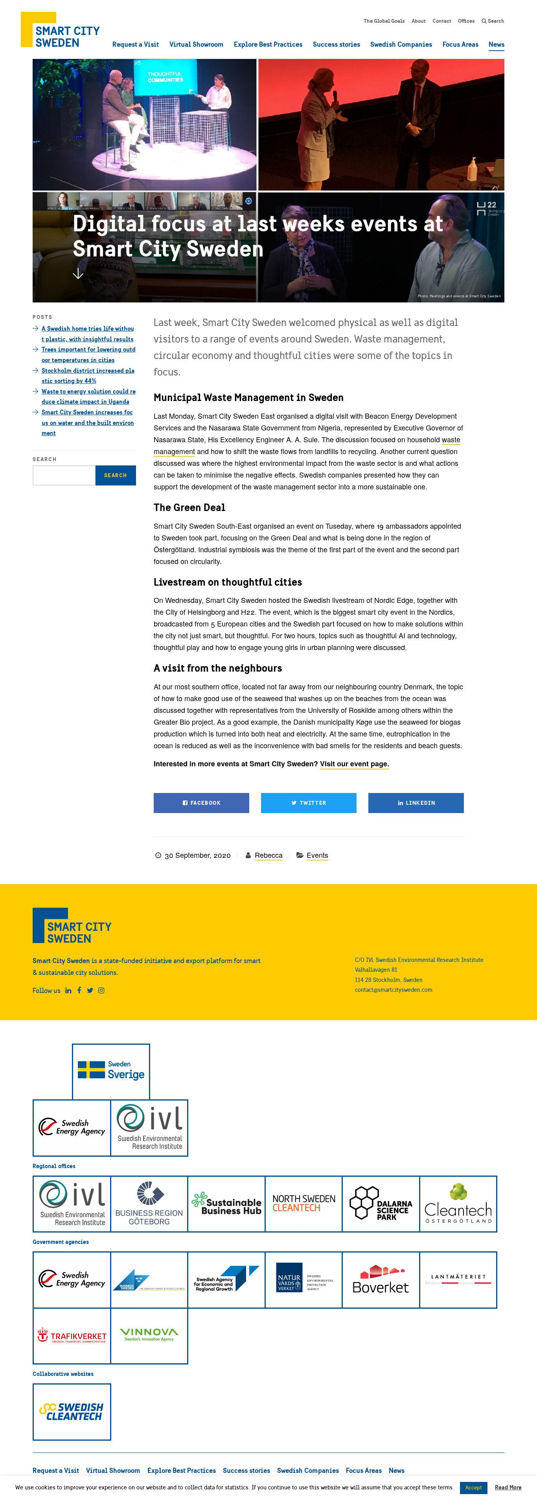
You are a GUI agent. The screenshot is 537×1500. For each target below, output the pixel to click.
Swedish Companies (401, 44)
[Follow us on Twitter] (90, 990)
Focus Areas (460, 44)
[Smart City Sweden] (60, 29)
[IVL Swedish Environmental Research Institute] (149, 1128)
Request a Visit (135, 44)
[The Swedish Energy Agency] (72, 1128)
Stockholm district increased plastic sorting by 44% (88, 375)
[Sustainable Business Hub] (226, 1204)
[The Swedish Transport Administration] (72, 1336)
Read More (508, 1487)
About (419, 20)
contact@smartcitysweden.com (393, 989)
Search (495, 20)
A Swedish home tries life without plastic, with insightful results (88, 333)
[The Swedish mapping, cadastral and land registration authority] (458, 1280)
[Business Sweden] (149, 1280)
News (496, 44)
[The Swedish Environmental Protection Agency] (304, 1280)
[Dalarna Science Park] (381, 1204)
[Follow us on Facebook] (79, 990)
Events (317, 855)
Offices (466, 20)
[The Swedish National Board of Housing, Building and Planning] (381, 1280)
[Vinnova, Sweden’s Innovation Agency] (149, 1336)
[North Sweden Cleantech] (304, 1204)
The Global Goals (384, 20)
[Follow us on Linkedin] (68, 990)
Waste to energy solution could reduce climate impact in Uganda (89, 396)
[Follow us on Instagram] (101, 990)
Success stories (336, 44)
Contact (441, 20)
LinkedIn (420, 802)
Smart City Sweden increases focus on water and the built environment (88, 422)
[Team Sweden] (111, 1072)
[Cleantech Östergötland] (458, 1204)
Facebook (205, 802)
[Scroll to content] (78, 273)
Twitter (312, 802)
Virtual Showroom (196, 44)
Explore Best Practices (268, 44)
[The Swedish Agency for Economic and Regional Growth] (226, 1280)
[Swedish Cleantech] (72, 1412)
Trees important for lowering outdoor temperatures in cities (89, 354)
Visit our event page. (354, 763)
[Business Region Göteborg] (149, 1204)
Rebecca (269, 855)
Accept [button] (473, 1487)
